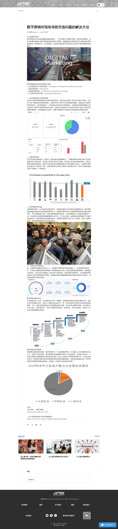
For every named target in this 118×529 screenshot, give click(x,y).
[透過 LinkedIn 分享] (36, 425)
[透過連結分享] (40, 425)
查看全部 (97, 436)
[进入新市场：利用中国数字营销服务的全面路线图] (30, 446)
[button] (97, 10)
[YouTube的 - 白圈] (47, 515)
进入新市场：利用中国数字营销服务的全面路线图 (31, 458)
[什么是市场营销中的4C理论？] (59, 446)
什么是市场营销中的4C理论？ (59, 457)
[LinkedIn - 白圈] (55, 515)
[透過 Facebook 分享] (28, 425)
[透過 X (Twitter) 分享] (32, 425)
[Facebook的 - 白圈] (51, 515)
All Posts (20, 10)
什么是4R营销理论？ (84, 457)
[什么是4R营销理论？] (87, 446)
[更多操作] (90, 22)
